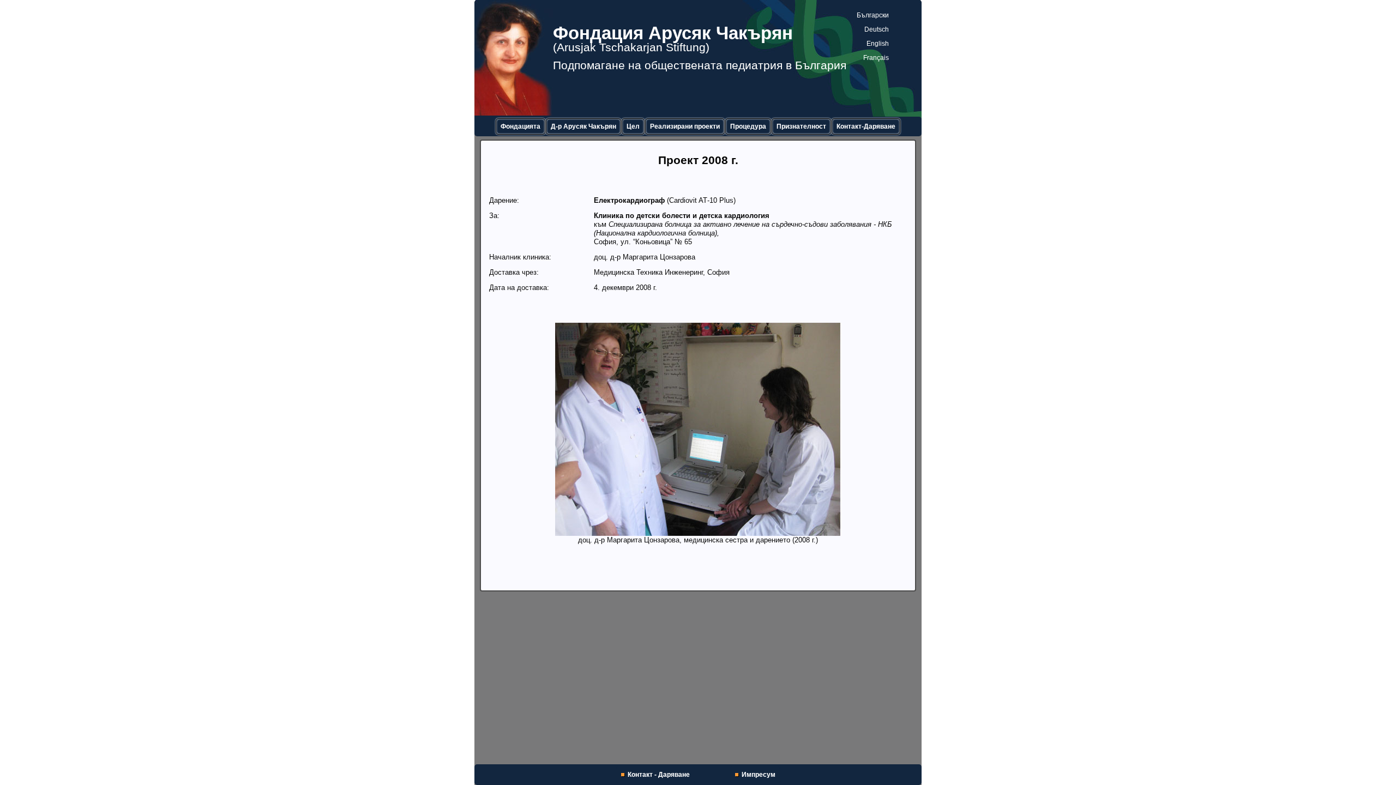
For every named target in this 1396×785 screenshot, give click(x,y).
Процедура (748, 126)
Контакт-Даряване (866, 126)
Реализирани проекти (685, 126)
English (878, 43)
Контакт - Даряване (659, 774)
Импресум (758, 774)
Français (876, 58)
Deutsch (876, 29)
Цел (633, 126)
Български (873, 15)
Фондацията (520, 126)
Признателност (801, 126)
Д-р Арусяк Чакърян (583, 126)
